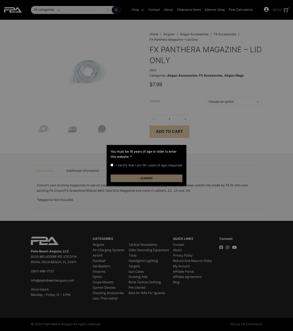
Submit (146, 178)
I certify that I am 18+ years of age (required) (148, 165)
